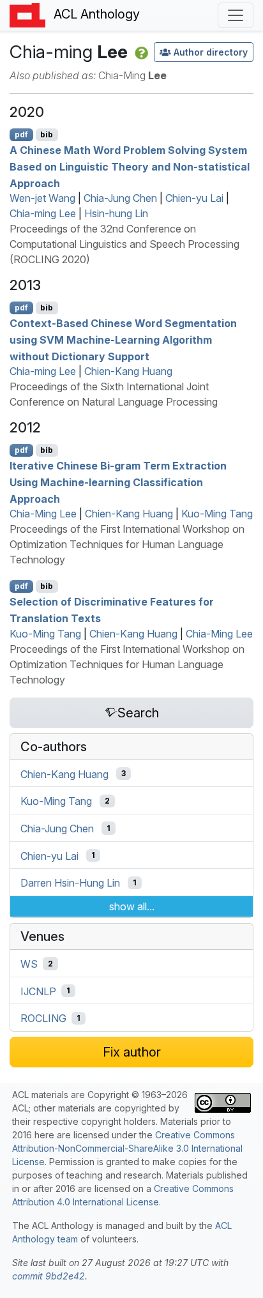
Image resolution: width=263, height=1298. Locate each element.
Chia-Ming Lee (43, 513)
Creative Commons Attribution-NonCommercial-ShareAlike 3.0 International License (127, 1148)
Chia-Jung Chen (120, 198)
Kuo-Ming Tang (217, 513)
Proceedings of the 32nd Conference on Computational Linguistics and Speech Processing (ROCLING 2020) (124, 244)
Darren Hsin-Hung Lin (70, 882)
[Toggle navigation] (235, 15)
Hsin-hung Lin (116, 213)
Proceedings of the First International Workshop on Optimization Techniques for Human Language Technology (127, 544)
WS (29, 964)
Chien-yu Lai (194, 198)
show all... (131, 906)
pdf (21, 134)
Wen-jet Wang (42, 198)
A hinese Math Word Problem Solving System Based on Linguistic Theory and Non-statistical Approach (130, 166)
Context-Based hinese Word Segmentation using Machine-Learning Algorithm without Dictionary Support (123, 339)
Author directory (211, 52)
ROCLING (43, 1018)
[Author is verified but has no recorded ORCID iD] (140, 52)
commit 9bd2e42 (48, 1276)
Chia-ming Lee (43, 213)
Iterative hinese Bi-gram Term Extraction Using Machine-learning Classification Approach (118, 482)
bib (46, 134)
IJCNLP (38, 990)
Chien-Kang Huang (128, 371)
